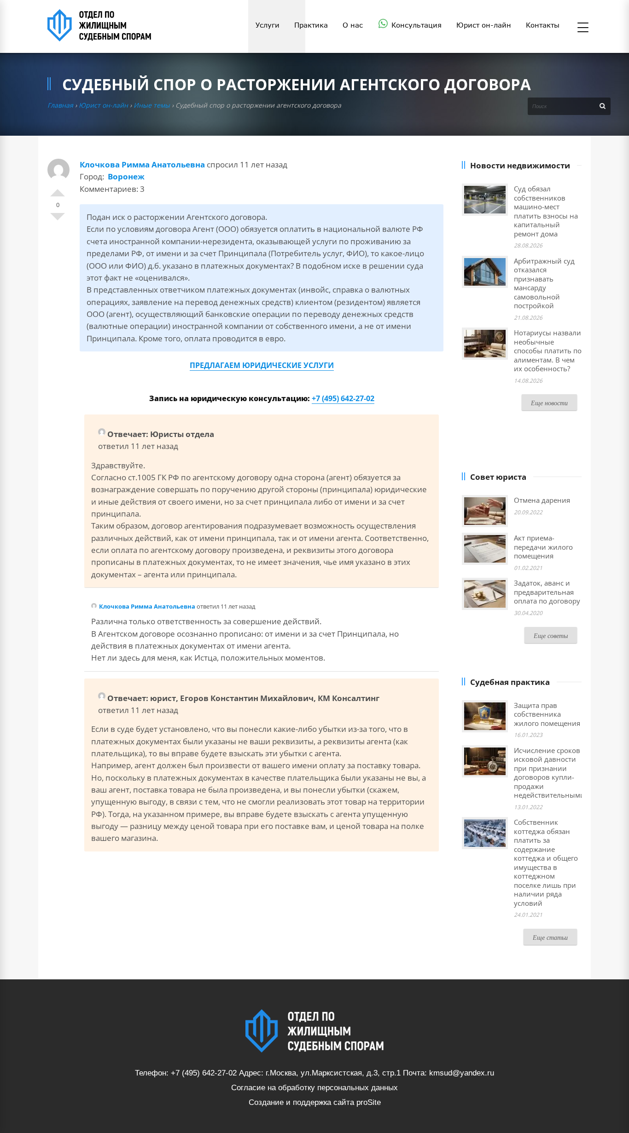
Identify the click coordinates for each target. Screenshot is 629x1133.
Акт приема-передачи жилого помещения (543, 546)
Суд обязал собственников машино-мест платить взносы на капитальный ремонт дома (546, 211)
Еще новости (549, 402)
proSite (368, 1102)
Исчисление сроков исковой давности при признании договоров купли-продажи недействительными (549, 773)
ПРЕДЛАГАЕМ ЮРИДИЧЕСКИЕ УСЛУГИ (262, 365)
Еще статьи (550, 937)
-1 (57, 220)
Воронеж (126, 176)
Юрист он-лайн (103, 105)
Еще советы (551, 635)
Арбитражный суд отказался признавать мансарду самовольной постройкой (544, 283)
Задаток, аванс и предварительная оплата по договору (547, 591)
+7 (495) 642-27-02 (343, 398)
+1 (57, 189)
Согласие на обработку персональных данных (314, 1087)
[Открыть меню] (583, 28)
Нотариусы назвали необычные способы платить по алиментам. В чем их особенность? (548, 350)
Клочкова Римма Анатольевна (142, 164)
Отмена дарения (542, 500)
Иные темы (152, 105)
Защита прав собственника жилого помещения (547, 714)
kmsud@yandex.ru (461, 1073)
